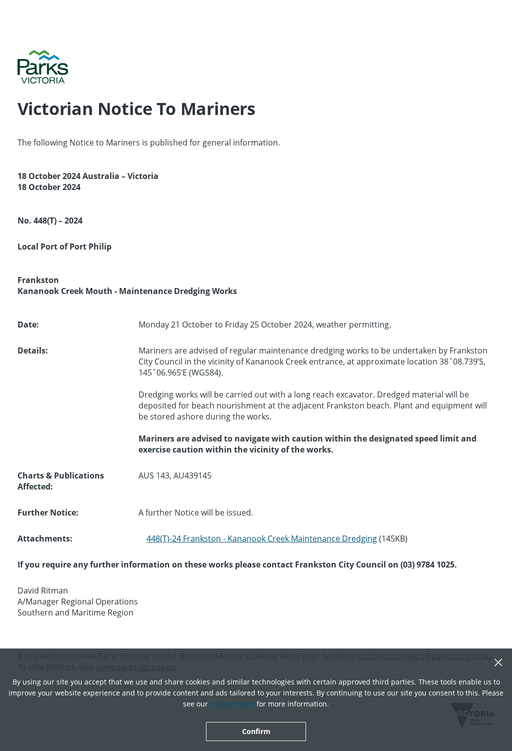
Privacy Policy (232, 703)
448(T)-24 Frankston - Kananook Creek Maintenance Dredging (261, 538)
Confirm (256, 731)
